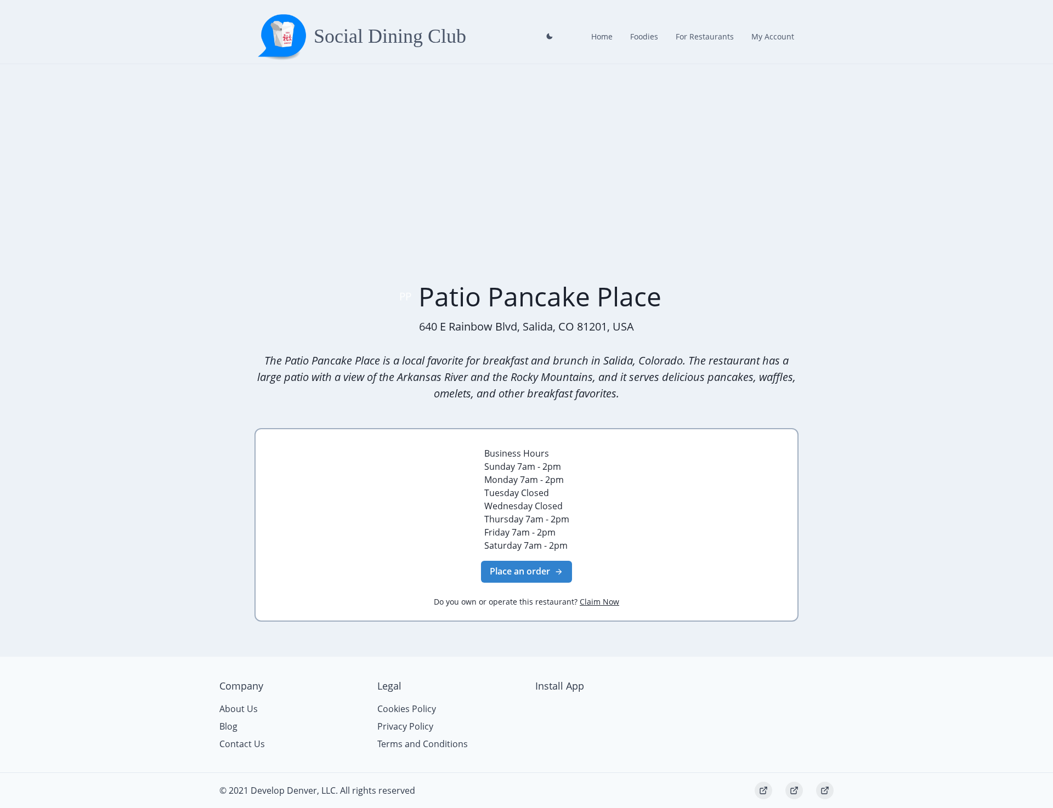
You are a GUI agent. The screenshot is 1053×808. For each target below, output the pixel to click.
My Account (772, 36)
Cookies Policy (406, 709)
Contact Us (242, 744)
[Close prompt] (549, 36)
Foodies (644, 36)
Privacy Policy (405, 726)
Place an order (520, 571)
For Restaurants (705, 36)
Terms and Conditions (422, 744)
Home (602, 36)
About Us (238, 709)
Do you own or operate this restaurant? (526, 601)
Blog (228, 726)
